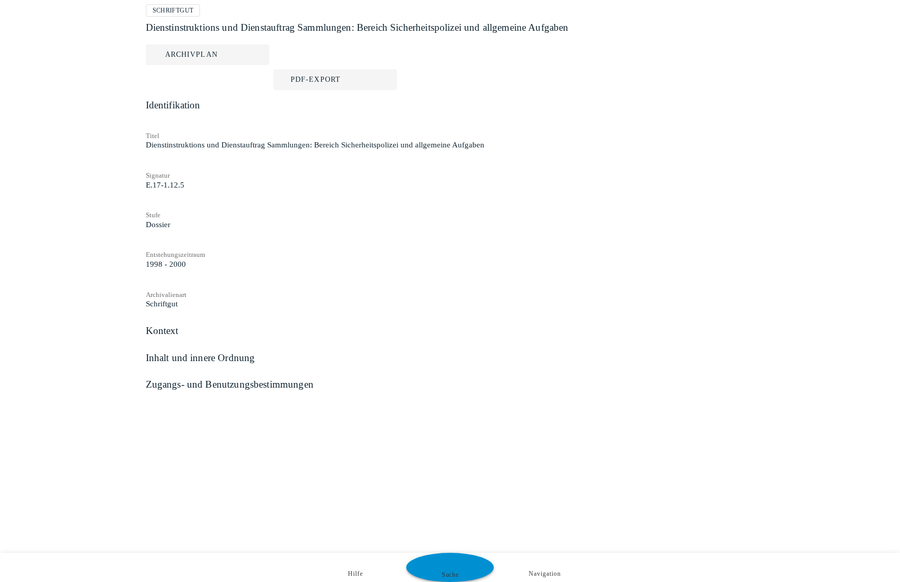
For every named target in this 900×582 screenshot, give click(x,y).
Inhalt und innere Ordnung (200, 357)
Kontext (162, 330)
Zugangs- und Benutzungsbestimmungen (230, 384)
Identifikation (173, 105)
